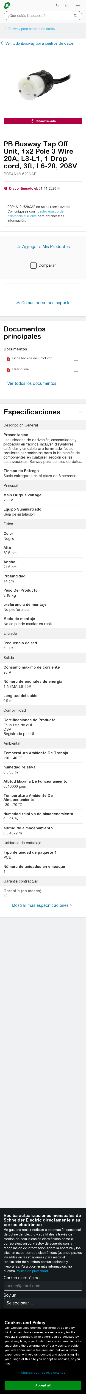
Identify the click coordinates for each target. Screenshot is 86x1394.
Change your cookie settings (43, 1372)
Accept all (43, 1385)
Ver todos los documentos (31, 383)
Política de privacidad (32, 1271)
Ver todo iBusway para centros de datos (40, 43)
